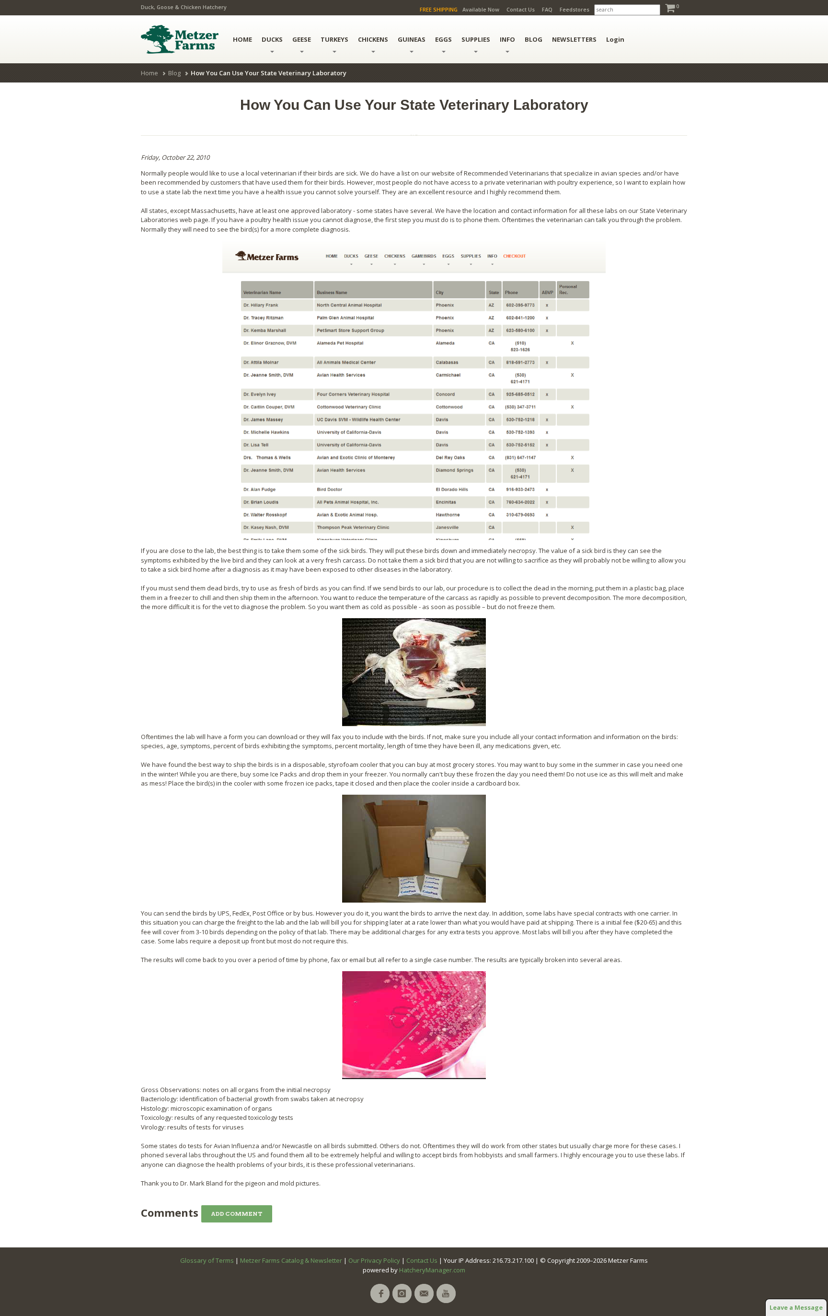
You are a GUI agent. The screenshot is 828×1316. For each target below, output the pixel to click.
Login (615, 39)
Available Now (480, 9)
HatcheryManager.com (432, 1270)
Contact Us (520, 9)
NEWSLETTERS (574, 39)
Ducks (272, 39)
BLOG (533, 39)
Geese (301, 39)
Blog (174, 73)
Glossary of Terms (207, 1260)
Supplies (475, 39)
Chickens (373, 39)
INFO (507, 39)
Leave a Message (796, 1307)
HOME (242, 39)
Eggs (443, 39)
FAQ (547, 9)
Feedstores (574, 9)
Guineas (412, 39)
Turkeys (334, 39)
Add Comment (237, 1213)
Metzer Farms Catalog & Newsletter (291, 1260)
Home (149, 73)
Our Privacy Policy (374, 1260)
